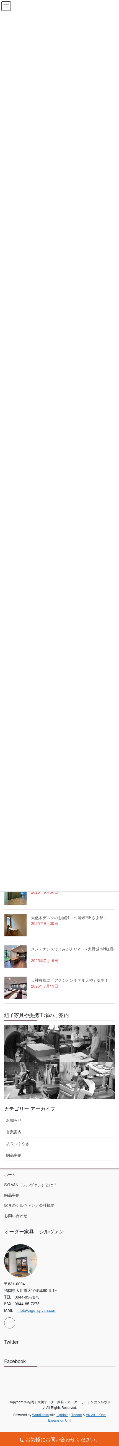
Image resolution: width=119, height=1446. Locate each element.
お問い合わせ (15, 1215)
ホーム (10, 1174)
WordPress (40, 1414)
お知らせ (14, 1120)
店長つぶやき (17, 1143)
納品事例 (14, 1155)
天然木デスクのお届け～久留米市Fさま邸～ (69, 917)
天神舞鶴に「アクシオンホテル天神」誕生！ (69, 980)
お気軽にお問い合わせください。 (62, 1439)
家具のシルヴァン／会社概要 (29, 1205)
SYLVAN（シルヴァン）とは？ (30, 1184)
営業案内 (14, 1131)
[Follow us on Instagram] (9, 1322)
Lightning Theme (69, 1414)
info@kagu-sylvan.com (36, 1310)
